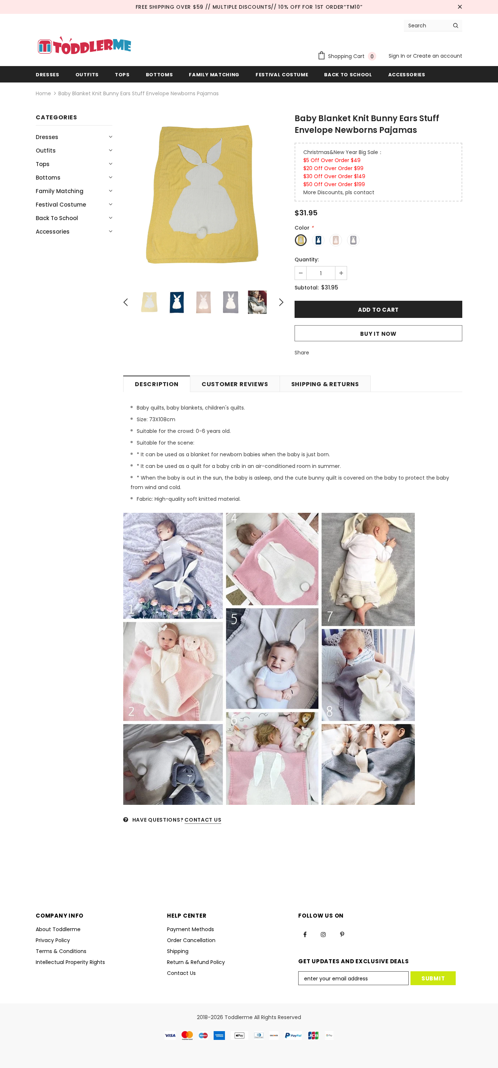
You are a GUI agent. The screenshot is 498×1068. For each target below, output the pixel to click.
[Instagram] (323, 934)
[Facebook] (304, 934)
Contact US (202, 819)
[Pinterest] (342, 934)
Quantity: (307, 259)
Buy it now (378, 334)
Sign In (397, 55)
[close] (459, 7)
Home (43, 93)
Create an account (437, 55)
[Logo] (84, 46)
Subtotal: (307, 287)
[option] (203, 195)
